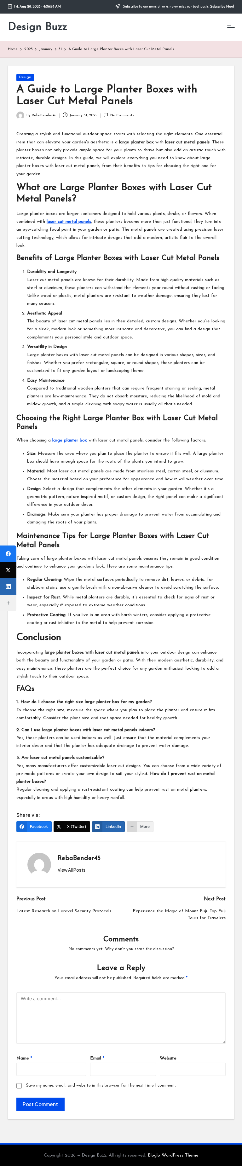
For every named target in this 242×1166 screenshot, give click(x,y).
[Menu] (230, 27)
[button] (71, 870)
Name (24, 1058)
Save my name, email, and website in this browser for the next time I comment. (101, 1085)
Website (168, 1058)
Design (25, 77)
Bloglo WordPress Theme (173, 1155)
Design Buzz (37, 27)
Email (97, 1058)
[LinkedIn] (8, 586)
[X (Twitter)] (8, 570)
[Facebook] (8, 553)
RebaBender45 (79, 858)
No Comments (122, 115)
